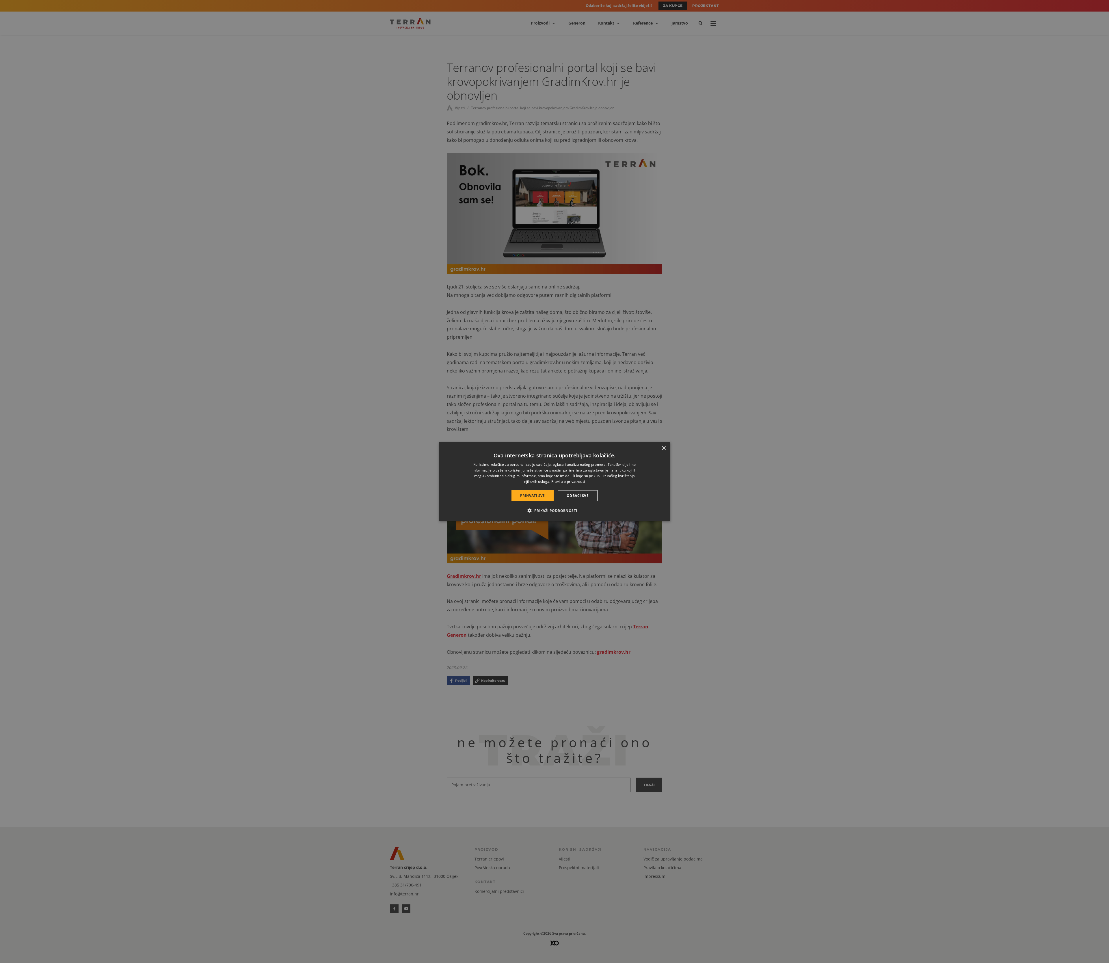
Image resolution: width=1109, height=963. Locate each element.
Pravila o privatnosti (568, 481)
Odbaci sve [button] (578, 495)
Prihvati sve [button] (532, 495)
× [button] (663, 448)
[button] (554, 510)
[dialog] (554, 481)
